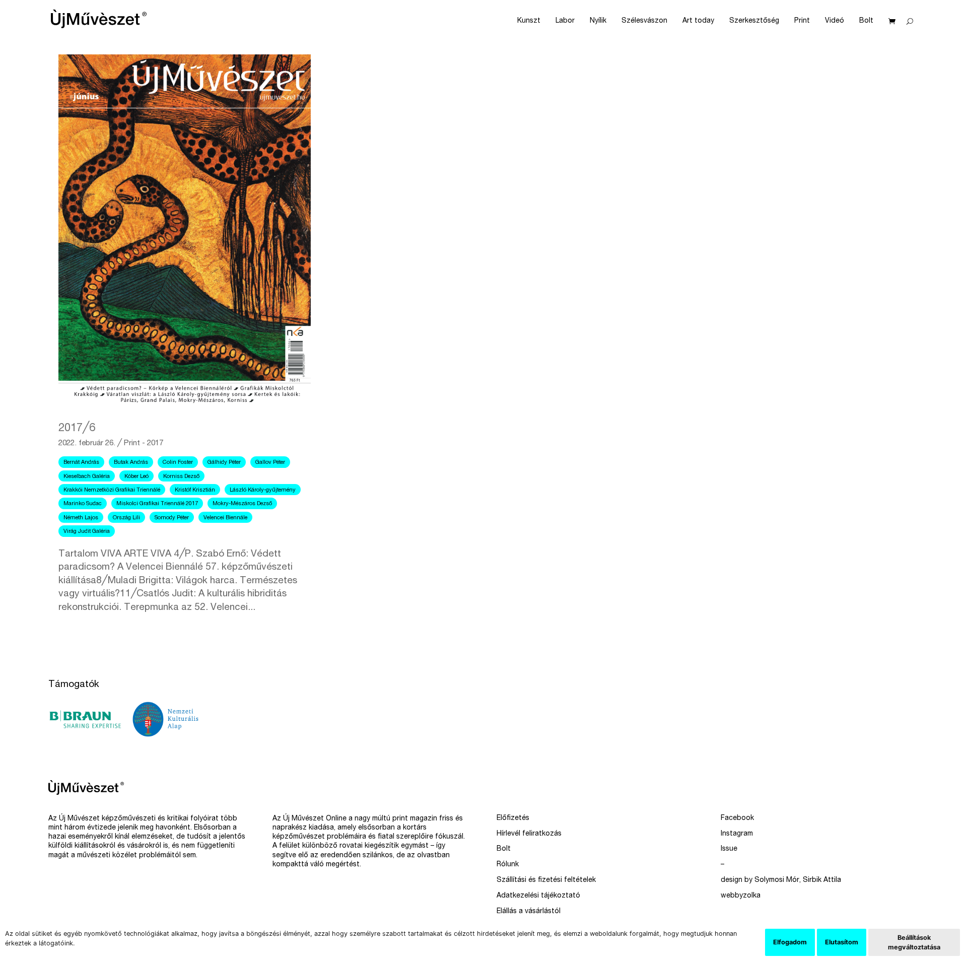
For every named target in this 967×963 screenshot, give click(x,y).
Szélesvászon (644, 21)
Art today (698, 21)
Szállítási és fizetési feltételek (546, 880)
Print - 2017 (143, 443)
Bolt (866, 21)
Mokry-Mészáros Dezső (242, 504)
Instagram (737, 834)
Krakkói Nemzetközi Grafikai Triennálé (111, 490)
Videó (834, 21)
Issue (729, 849)
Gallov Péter (270, 462)
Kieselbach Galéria (86, 476)
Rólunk (508, 864)
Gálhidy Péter (224, 462)
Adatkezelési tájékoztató (538, 896)
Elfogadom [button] (790, 942)
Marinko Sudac (82, 504)
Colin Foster (178, 462)
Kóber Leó (136, 476)
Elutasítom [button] (841, 942)
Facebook (737, 818)
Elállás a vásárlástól (529, 911)
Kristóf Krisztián (195, 490)
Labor (565, 21)
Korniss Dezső (181, 476)
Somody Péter (172, 518)
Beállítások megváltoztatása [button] (914, 942)
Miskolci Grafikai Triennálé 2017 (157, 504)
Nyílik (598, 21)
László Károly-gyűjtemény (263, 490)
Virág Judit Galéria (86, 531)
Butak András (131, 462)
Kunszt (528, 21)
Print (802, 21)
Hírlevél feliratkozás (529, 834)
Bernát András (81, 462)
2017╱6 (76, 428)
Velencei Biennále (225, 518)
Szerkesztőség (754, 21)
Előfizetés (513, 818)
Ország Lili (126, 518)
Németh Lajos (80, 518)
